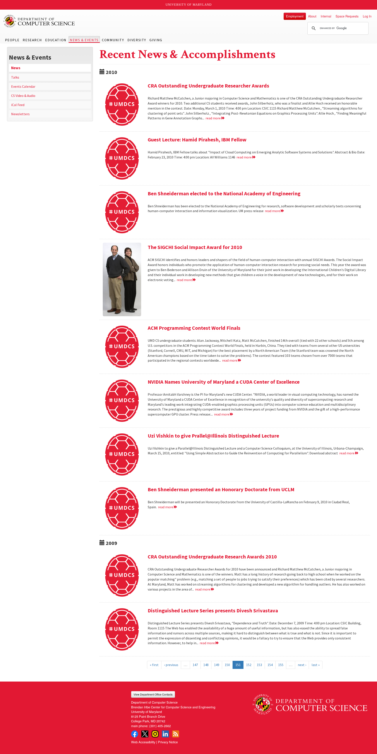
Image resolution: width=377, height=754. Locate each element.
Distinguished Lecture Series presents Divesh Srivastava (213, 610)
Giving (155, 40)
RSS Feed (175, 733)
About (312, 16)
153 (259, 665)
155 (280, 665)
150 (227, 665)
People (12, 40)
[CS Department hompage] (309, 703)
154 (270, 665)
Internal (326, 16)
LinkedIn (165, 733)
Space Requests (347, 16)
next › (302, 665)
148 (206, 665)
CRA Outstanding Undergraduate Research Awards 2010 (212, 556)
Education (55, 40)
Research (32, 40)
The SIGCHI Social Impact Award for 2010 (195, 247)
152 (248, 665)
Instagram (155, 733)
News (15, 67)
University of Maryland (189, 4)
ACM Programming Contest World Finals (194, 328)
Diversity (136, 40)
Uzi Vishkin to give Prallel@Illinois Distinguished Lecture (213, 435)
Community (113, 40)
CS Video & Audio (23, 95)
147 (195, 665)
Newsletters (20, 114)
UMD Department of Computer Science (39, 21)
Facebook (134, 733)
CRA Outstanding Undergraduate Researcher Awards (208, 85)
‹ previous (171, 665)
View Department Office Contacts (153, 694)
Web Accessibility (143, 742)
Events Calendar (23, 86)
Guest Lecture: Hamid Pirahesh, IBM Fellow (197, 139)
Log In (367, 16)
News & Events (84, 40)
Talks (15, 77)
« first (154, 665)
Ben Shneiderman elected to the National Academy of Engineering (224, 193)
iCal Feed (17, 105)
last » (316, 665)
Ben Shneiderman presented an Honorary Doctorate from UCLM (221, 489)
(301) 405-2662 (160, 725)
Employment (294, 16)
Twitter (144, 733)
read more (213, 118)
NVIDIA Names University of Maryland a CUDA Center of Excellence (224, 381)
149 (216, 665)
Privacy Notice (168, 742)
